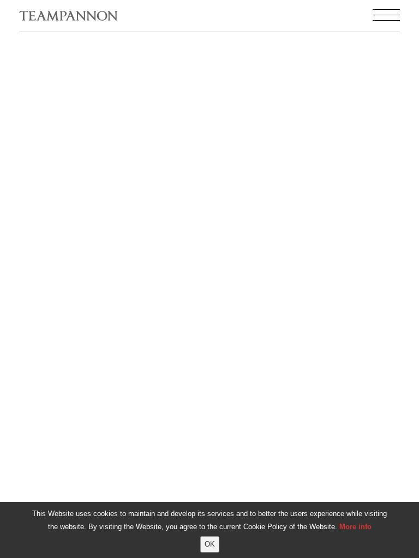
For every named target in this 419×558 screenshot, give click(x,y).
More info (355, 527)
